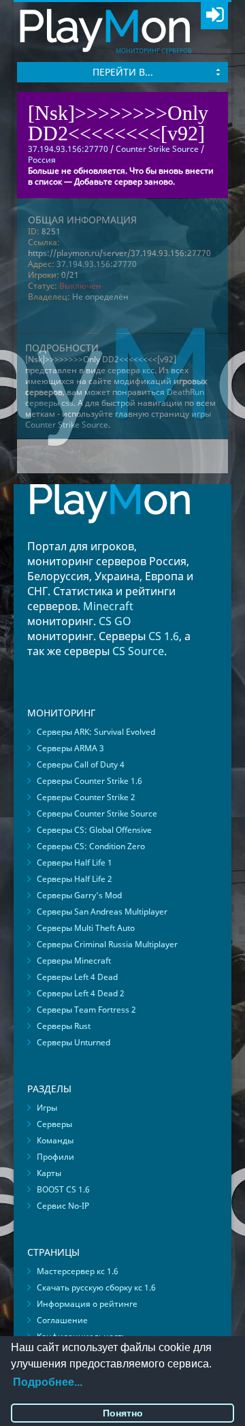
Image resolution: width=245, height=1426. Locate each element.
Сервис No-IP (63, 1205)
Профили (55, 1156)
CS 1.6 (163, 636)
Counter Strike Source (157, 149)
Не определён (100, 296)
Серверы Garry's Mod (79, 895)
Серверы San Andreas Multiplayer (102, 911)
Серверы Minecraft (74, 960)
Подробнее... (47, 1382)
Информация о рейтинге (87, 1304)
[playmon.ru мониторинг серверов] (109, 533)
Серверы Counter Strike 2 (86, 797)
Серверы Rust (64, 1026)
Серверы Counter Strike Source (97, 813)
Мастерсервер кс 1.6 (77, 1271)
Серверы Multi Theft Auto (86, 928)
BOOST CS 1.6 (63, 1189)
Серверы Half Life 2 (74, 879)
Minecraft (108, 606)
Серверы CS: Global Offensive (94, 830)
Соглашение (62, 1320)
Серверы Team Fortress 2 (86, 1009)
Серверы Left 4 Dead (77, 977)
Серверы (54, 1124)
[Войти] (214, 15)
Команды (55, 1140)
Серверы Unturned (73, 1042)
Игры (47, 1107)
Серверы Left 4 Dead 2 (81, 993)
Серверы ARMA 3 (70, 748)
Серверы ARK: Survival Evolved (96, 732)
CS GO (115, 621)
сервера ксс (131, 370)
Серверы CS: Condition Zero (91, 846)
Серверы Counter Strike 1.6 (89, 781)
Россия (42, 159)
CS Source (138, 651)
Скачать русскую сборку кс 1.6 (96, 1287)
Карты (49, 1173)
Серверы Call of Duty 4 (81, 764)
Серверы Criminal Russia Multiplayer (107, 944)
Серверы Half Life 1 (74, 862)
